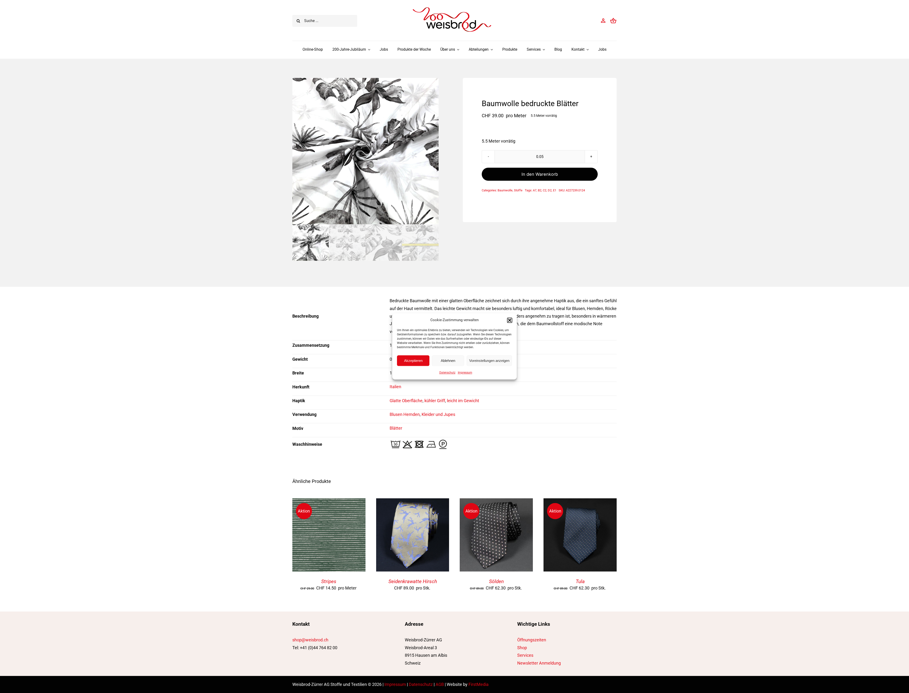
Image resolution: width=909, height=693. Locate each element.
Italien (395, 386)
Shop (522, 647)
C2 (544, 190)
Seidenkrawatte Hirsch (412, 581)
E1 (554, 190)
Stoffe (518, 190)
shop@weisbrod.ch (310, 639)
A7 (534, 190)
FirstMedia (478, 684)
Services (525, 655)
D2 (550, 190)
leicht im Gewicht (463, 400)
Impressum (465, 372)
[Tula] (580, 502)
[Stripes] (328, 502)
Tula (580, 581)
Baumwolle (505, 190)
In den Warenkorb (539, 174)
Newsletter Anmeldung (539, 663)
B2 (539, 190)
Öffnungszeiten (531, 639)
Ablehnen (448, 361)
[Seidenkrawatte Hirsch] (412, 502)
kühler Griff (434, 400)
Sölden (496, 581)
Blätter (396, 428)
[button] (509, 320)
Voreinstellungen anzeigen (489, 361)
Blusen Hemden (405, 414)
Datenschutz (447, 372)
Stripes (328, 581)
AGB (440, 684)
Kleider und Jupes (438, 414)
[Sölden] (496, 502)
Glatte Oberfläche (406, 400)
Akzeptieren (413, 361)
